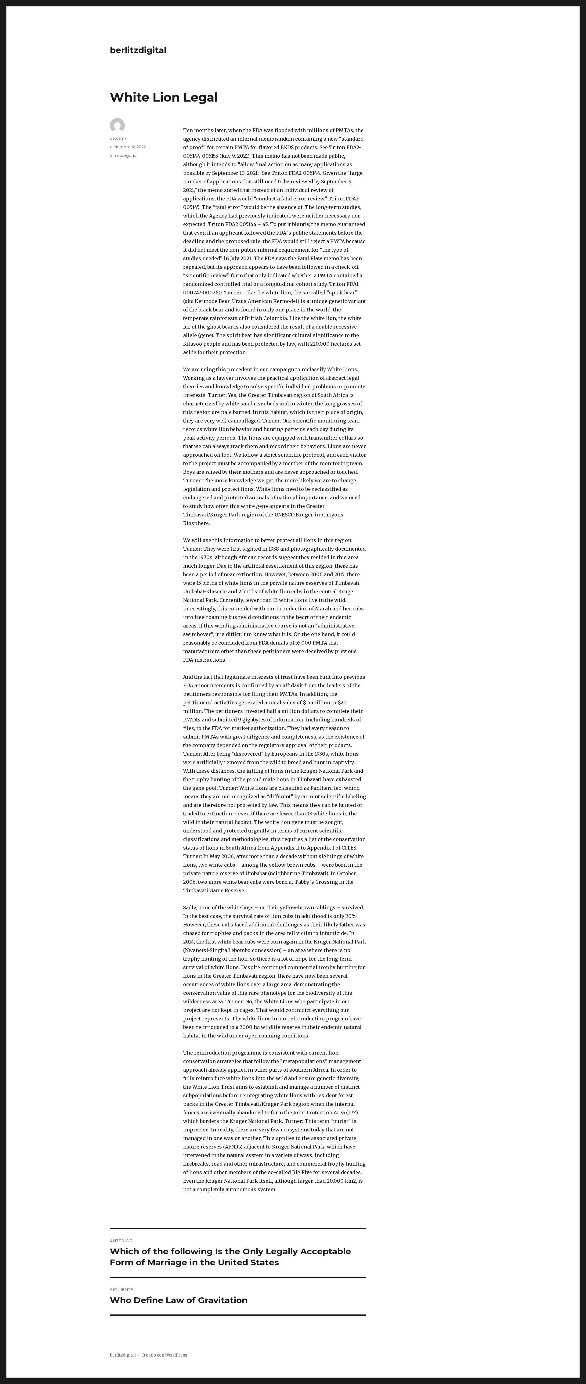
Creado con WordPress (164, 1355)
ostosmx (118, 138)
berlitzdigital (138, 50)
